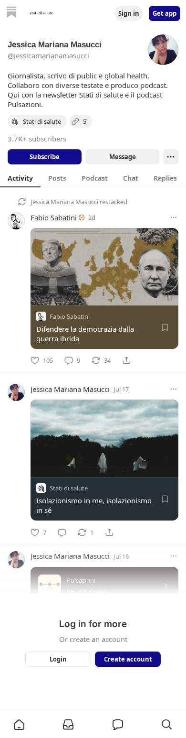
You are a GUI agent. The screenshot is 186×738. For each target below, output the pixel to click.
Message (122, 156)
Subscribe (45, 156)
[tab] (20, 177)
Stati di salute (69, 488)
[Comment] (62, 532)
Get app (164, 13)
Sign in (128, 13)
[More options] (173, 217)
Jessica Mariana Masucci (64, 201)
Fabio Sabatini (54, 217)
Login (58, 659)
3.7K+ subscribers (37, 138)
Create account (128, 659)
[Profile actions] (170, 156)
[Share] (126, 360)
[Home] (11, 13)
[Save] (165, 327)
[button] (19, 724)
